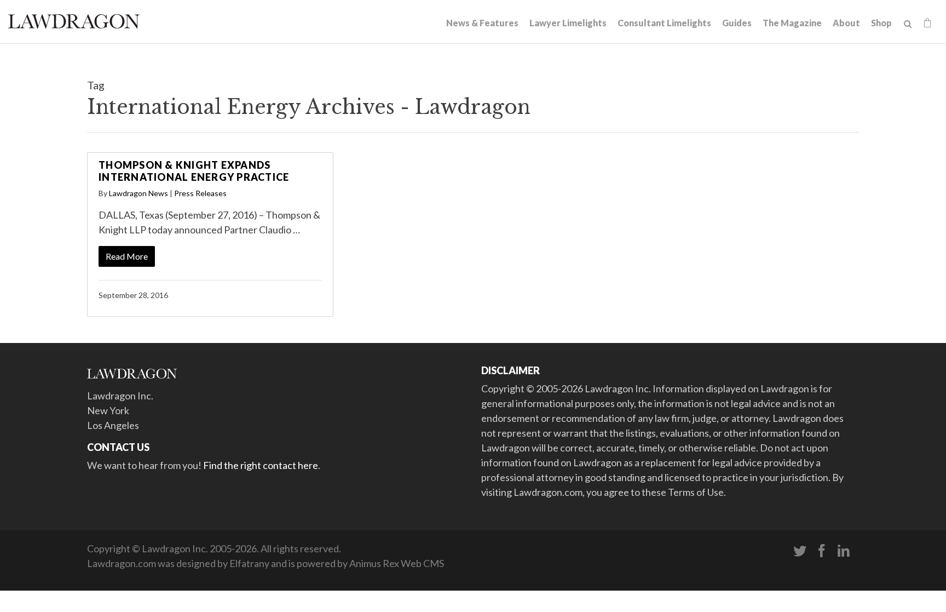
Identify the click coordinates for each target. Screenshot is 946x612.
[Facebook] (821, 551)
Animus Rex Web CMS (396, 563)
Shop (881, 23)
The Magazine (792, 23)
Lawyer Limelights (568, 23)
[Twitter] (799, 551)
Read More (127, 256)
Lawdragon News (138, 193)
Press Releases (200, 193)
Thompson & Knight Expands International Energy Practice (194, 171)
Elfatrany (249, 563)
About (846, 23)
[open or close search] (908, 24)
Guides (737, 23)
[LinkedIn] (843, 551)
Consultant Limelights (664, 23)
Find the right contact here (260, 465)
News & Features (482, 23)
